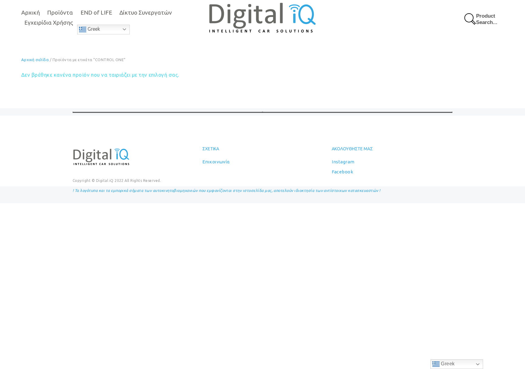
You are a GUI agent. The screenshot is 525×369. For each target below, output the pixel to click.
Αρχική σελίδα (35, 59)
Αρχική (30, 12)
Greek (93, 29)
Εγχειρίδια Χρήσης (48, 22)
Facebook (342, 171)
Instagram (343, 161)
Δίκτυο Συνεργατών (145, 12)
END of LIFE (96, 12)
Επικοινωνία (216, 161)
